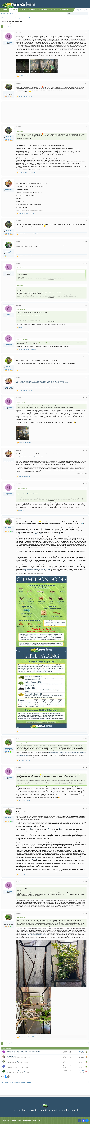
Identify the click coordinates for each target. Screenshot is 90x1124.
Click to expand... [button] (51, 279)
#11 (86, 377)
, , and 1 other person (31, 1036)
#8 (86, 305)
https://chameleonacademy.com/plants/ (36, 934)
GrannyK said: (20, 131)
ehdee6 (82, 1052)
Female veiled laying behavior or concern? (18, 1061)
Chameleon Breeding (24, 1072)
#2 (86, 83)
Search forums (10, 13)
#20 (86, 913)
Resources (43, 9)
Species (33, 9)
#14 (86, 484)
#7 (86, 263)
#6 (86, 241)
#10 (86, 357)
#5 (86, 220)
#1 (86, 32)
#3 (86, 126)
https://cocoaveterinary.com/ (30, 570)
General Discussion (27, 1053)
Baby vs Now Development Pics (15, 1066)
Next (9, 26)
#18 (86, 808)
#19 (86, 881)
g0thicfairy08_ (6, 24)
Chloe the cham (10, 1057)
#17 (86, 767)
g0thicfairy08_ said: (21, 743)
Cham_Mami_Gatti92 (11, 1053)
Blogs (54, 9)
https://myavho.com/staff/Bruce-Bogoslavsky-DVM (36, 569)
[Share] (84, 33)
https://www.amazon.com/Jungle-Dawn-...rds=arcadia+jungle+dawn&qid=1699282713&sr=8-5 (39, 387)
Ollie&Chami (9, 1072)
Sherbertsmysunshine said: (23, 339)
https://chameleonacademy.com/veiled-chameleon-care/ (29, 456)
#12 (86, 397)
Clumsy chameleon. (12, 1056)
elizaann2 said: (20, 402)
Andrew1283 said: (21, 309)
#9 (86, 335)
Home (5, 9)
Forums (15, 9)
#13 (86, 450)
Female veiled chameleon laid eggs (16, 1071)
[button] (8, 10)
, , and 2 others (29, 234)
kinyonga (82, 1072)
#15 (86, 518)
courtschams (10, 1062)
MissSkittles (81, 1062)
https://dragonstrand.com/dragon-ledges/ (27, 859)
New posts (3, 13)
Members (65, 9)
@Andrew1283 (50, 245)
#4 (86, 180)
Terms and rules (16, 1120)
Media (23, 9)
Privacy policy (26, 1120)
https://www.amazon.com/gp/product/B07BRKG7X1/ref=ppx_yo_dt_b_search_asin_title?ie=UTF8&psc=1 (43, 828)
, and (27, 172)
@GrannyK (41, 245)
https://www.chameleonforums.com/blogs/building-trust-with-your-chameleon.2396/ (38, 533)
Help (34, 1120)
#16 (86, 738)
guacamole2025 (10, 1067)
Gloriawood (81, 1057)
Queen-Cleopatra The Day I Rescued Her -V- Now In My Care (23, 1051)
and (25, 75)
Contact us (5, 1120)
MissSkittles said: (21, 772)
